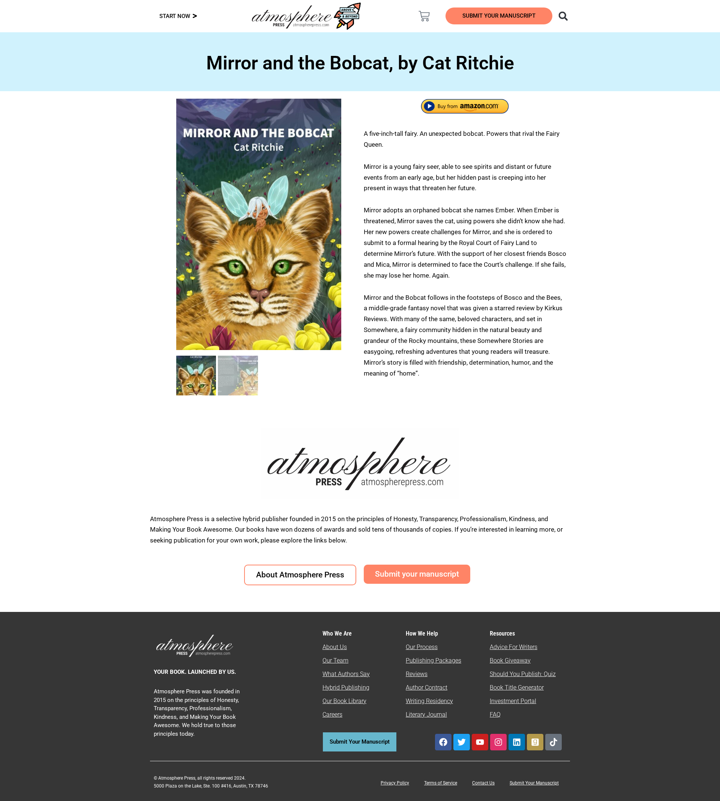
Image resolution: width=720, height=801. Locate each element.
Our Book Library (344, 701)
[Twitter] (461, 742)
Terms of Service (440, 783)
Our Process (422, 647)
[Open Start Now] (195, 16)
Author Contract (426, 687)
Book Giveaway (510, 660)
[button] (563, 16)
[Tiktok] (553, 742)
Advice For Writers (513, 647)
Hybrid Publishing (345, 687)
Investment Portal (513, 701)
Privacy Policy (395, 783)
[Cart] (424, 16)
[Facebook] (443, 742)
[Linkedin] (516, 742)
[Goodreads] (535, 742)
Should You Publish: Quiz (523, 674)
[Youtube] (480, 742)
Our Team (335, 660)
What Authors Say (346, 674)
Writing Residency (429, 701)
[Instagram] (498, 742)
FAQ (495, 714)
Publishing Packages (433, 660)
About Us (334, 647)
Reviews (417, 674)
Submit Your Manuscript (534, 783)
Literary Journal (426, 714)
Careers (332, 714)
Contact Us (483, 783)
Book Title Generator (517, 687)
